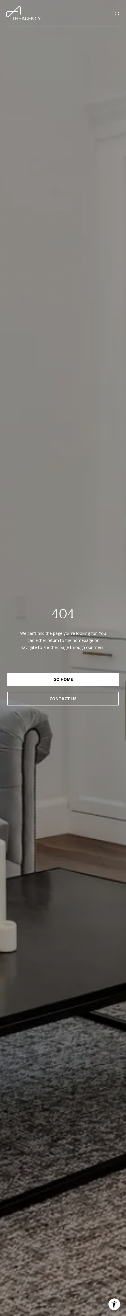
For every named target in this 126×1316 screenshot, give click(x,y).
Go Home (63, 679)
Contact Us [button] (63, 698)
